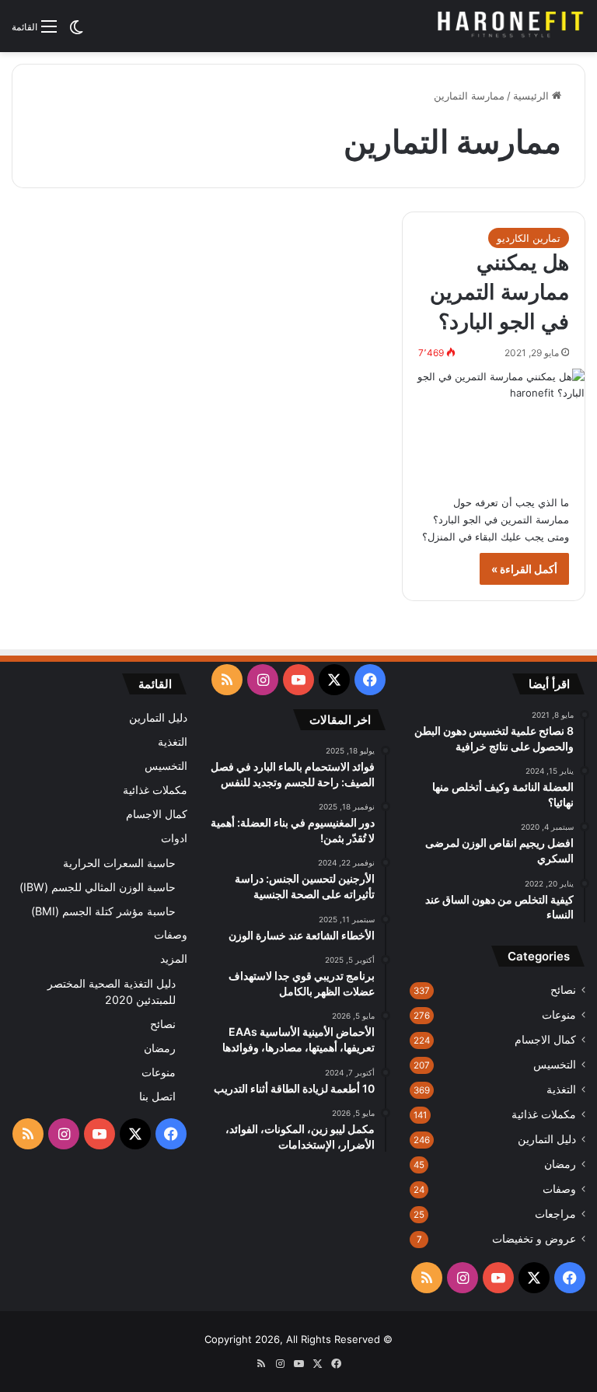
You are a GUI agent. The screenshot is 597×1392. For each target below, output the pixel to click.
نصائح (563, 990)
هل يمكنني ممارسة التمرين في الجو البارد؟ (499, 292)
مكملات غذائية (543, 1114)
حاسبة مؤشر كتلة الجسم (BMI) (103, 911)
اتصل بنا (157, 1096)
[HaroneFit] (511, 26)
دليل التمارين (547, 1139)
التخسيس (554, 1064)
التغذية (561, 1089)
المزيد (173, 959)
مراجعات (555, 1214)
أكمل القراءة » (524, 568)
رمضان (560, 1164)
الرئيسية (532, 95)
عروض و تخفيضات (534, 1239)
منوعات (559, 1015)
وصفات (559, 1189)
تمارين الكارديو (528, 238)
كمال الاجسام (545, 1040)
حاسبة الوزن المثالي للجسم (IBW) (97, 887)
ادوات (174, 838)
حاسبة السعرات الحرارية (119, 862)
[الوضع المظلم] (76, 32)
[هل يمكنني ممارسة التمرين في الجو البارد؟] (494, 423)
